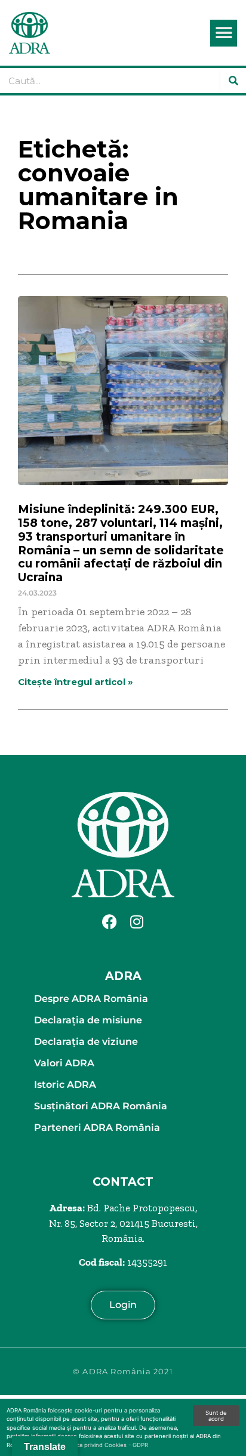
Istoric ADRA (65, 1084)
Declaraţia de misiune (88, 1020)
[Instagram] (137, 921)
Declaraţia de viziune (86, 1041)
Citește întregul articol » (75, 681)
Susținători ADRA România (100, 1106)
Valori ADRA (64, 1063)
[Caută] (233, 80)
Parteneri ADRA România (97, 1127)
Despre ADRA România (91, 998)
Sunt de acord (216, 1415)
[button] (223, 33)
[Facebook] (110, 921)
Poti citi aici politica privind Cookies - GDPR (90, 1445)
